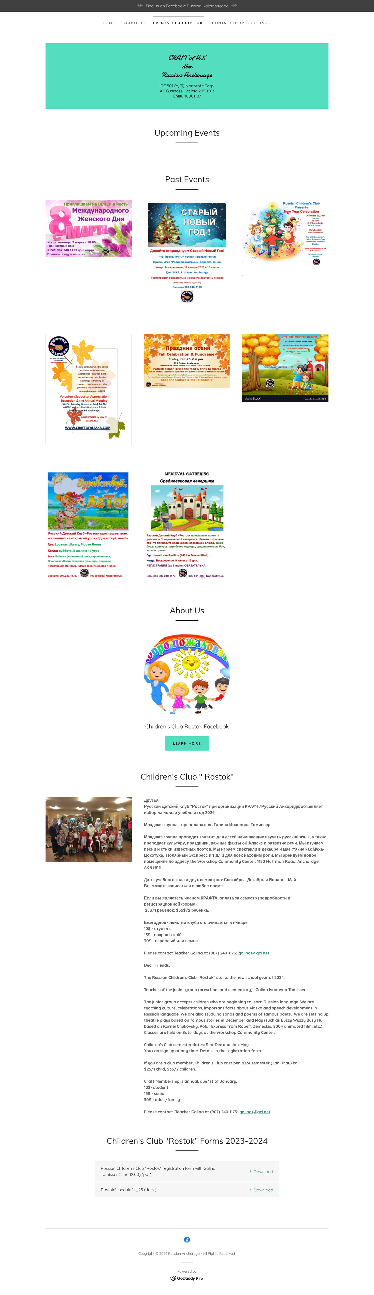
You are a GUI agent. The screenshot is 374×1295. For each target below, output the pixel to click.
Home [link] (109, 23)
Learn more (187, 743)
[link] (187, 75)
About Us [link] (134, 23)
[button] (261, 1171)
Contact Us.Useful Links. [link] (241, 23)
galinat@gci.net (253, 952)
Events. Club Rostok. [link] (178, 23)
